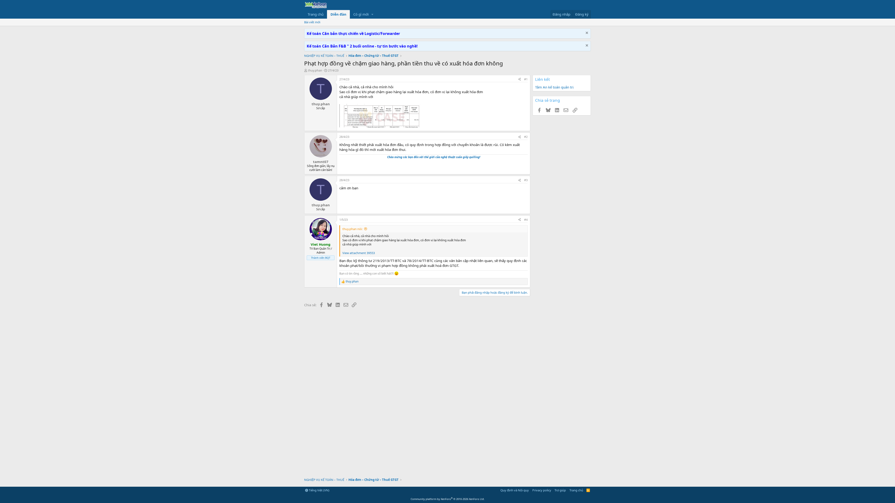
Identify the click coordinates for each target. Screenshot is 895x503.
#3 (526, 180)
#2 (526, 137)
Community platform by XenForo (448, 499)
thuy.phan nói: (352, 229)
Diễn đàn (338, 14)
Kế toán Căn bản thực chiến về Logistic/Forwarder (353, 33)
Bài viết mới (312, 22)
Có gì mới (361, 14)
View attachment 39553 (358, 253)
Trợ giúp (560, 490)
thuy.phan (315, 70)
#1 (526, 79)
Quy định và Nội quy (514, 490)
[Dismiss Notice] (586, 33)
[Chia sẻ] (519, 79)
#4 (526, 220)
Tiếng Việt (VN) (318, 490)
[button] (372, 14)
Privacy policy (541, 490)
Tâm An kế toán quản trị (554, 87)
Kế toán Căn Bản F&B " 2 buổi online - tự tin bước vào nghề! (362, 46)
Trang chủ (316, 14)
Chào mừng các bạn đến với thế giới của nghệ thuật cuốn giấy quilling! (433, 157)
